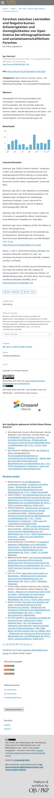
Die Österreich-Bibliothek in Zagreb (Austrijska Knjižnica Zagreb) (29, 558)
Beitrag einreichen (14, 709)
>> (31, 644)
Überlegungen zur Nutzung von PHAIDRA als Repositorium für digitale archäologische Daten (29, 510)
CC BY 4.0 (33, 393)
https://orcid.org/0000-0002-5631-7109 (16, 64)
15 (27, 644)
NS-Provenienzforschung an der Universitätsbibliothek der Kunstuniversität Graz (29, 496)
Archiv (13, 8)
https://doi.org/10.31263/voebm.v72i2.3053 (26, 71)
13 (22, 644)
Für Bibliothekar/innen (13, 697)
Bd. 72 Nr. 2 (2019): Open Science (31, 8)
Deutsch (7, 729)
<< (4, 644)
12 (19, 644)
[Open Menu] (2, 2)
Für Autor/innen (10, 693)
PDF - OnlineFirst (13, 292)
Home (5, 8)
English (7, 725)
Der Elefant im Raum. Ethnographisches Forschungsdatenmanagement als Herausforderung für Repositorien (28, 454)
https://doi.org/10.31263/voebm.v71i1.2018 (22, 245)
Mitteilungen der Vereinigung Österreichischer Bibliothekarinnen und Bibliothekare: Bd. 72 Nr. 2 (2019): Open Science (29, 444)
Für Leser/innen (10, 690)
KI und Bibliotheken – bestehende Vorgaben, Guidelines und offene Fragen (28, 484)
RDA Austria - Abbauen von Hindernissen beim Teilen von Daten (29, 591)
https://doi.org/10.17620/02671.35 (18, 283)
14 (25, 644)
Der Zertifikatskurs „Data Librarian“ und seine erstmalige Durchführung (28, 437)
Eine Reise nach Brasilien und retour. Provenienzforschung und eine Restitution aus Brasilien (28, 605)
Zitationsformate (11, 334)
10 (14, 644)
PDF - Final (30, 292)
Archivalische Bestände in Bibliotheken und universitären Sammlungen (28, 544)
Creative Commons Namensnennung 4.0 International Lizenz (25, 753)
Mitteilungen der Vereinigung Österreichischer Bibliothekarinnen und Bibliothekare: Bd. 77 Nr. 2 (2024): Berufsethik (28, 489)
